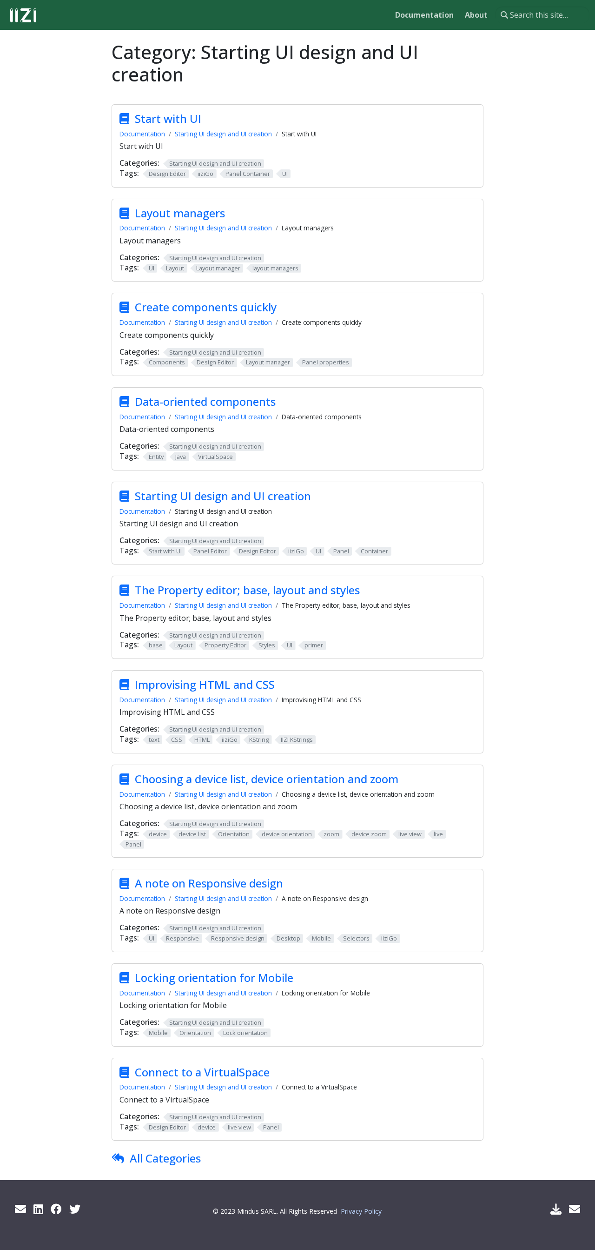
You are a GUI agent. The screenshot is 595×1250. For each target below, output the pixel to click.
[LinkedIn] (38, 1208)
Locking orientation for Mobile (214, 977)
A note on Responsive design (209, 883)
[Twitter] (74, 1208)
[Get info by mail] (20, 1208)
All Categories (165, 1158)
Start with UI (168, 118)
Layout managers (180, 213)
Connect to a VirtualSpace (202, 1072)
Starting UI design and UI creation (223, 133)
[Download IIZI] (556, 1208)
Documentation (142, 133)
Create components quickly (206, 307)
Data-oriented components (205, 401)
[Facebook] (56, 1208)
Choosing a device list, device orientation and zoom (266, 778)
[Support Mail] (574, 1208)
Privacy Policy (361, 1211)
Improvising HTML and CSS (205, 684)
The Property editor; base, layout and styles (247, 590)
